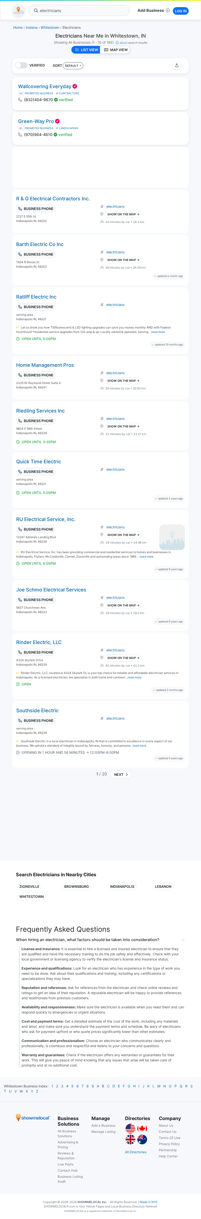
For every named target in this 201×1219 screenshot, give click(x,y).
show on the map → (123, 214)
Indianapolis (122, 886)
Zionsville (29, 886)
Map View (119, 50)
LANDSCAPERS (68, 128)
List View (89, 50)
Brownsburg (76, 886)
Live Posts (66, 1164)
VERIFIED (37, 65)
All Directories (136, 1152)
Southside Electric (37, 710)
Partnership (168, 1150)
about (133, 42)
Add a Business (103, 1125)
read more (158, 332)
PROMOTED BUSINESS (39, 93)
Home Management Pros (45, 365)
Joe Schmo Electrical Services (51, 590)
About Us (166, 1125)
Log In (181, 11)
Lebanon (163, 886)
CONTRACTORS (69, 93)
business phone (38, 208)
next (118, 774)
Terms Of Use (169, 1138)
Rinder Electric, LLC (39, 642)
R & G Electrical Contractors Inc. (53, 199)
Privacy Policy (169, 1144)
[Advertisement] (57, 821)
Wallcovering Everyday (44, 86)
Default (72, 66)
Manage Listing (103, 1132)
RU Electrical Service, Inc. (45, 519)
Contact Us (167, 1132)
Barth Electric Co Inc (39, 244)
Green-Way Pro (36, 121)
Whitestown (31, 896)
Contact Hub (67, 1170)
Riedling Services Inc (40, 411)
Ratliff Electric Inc (36, 297)
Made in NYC (149, 1202)
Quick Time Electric (38, 462)
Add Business (151, 10)
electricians (115, 206)
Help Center (168, 1156)
